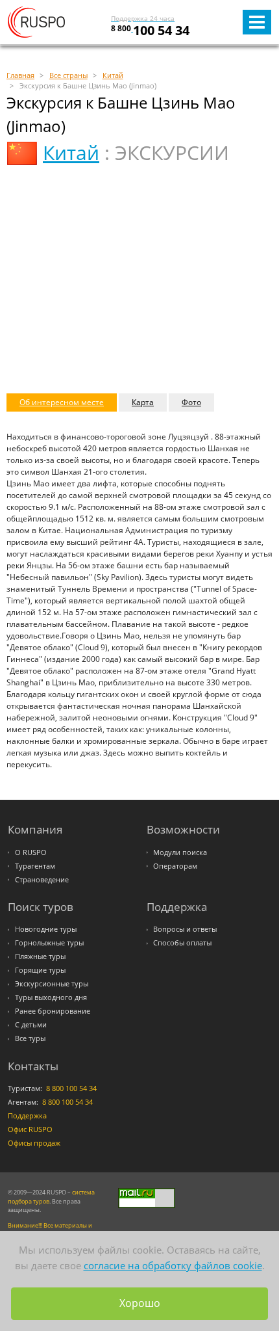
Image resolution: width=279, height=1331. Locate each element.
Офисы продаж (34, 1143)
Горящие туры (40, 970)
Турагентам (35, 866)
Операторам (175, 866)
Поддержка (27, 1115)
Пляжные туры (40, 956)
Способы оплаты (182, 942)
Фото (191, 402)
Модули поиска (180, 852)
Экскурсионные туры (51, 983)
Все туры (30, 1038)
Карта (143, 402)
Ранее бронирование (52, 1011)
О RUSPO (31, 852)
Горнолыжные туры (49, 942)
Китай (71, 152)
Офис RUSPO (30, 1129)
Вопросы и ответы (185, 929)
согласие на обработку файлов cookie (173, 1265)
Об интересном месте (61, 402)
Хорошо (139, 1303)
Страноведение (42, 879)
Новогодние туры (46, 929)
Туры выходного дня (51, 997)
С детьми (31, 1024)
